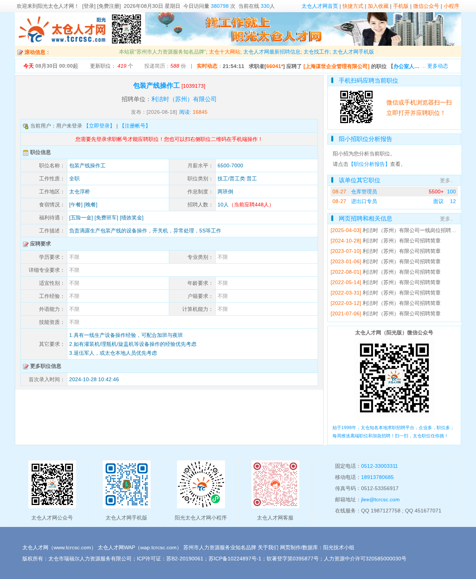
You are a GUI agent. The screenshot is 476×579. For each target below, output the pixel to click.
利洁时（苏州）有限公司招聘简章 (402, 241)
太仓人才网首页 (320, 6)
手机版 (401, 6)
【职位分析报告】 (369, 164)
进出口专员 (364, 201)
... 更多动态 (434, 66)
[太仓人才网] (62, 44)
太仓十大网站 (224, 52)
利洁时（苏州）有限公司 (184, 99)
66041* (274, 66)
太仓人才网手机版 (353, 52)
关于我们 (268, 547)
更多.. (446, 180)
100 (451, 191)
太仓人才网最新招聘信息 (271, 52)
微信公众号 (426, 6)
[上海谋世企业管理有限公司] (336, 66)
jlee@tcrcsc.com (380, 499)
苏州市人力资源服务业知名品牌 (219, 547)
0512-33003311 (379, 466)
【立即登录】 (99, 126)
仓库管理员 (364, 191)
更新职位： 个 (111, 66)
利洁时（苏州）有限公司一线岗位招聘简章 (412, 230)
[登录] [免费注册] (101, 6)
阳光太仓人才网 (56, 6)
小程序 (451, 6)
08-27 (339, 191)
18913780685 (377, 477)
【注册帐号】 (135, 126)
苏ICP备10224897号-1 (235, 559)
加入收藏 (378, 6)
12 (453, 201)
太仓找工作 (316, 52)
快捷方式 (352, 6)
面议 (438, 201)
